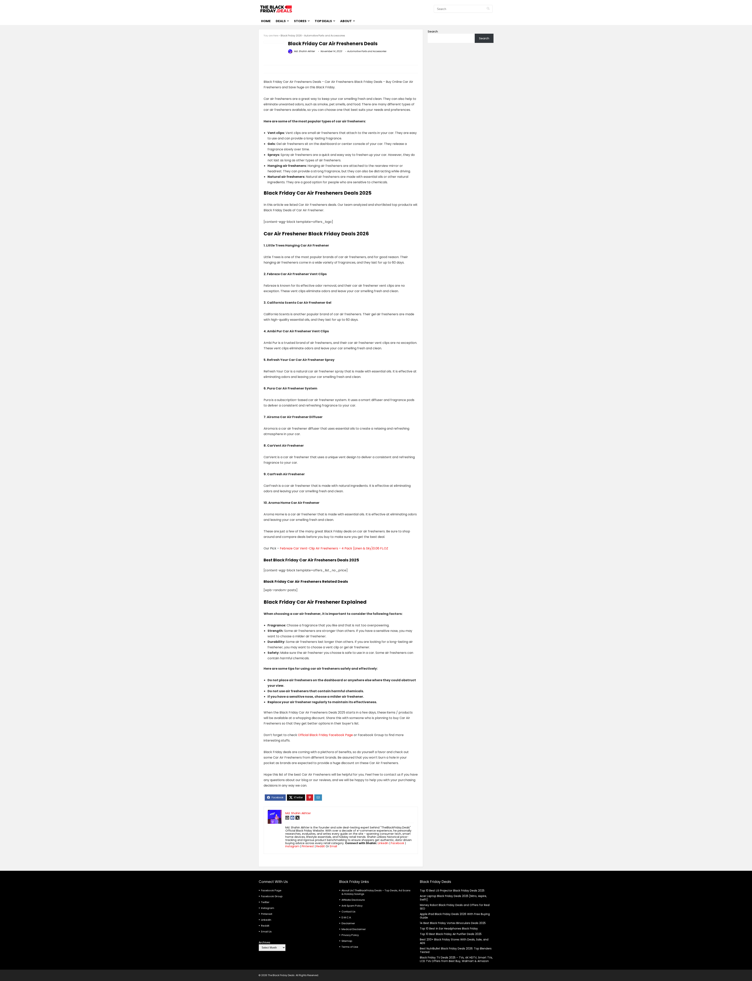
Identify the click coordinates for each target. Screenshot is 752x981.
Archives (264, 942)
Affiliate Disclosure (353, 900)
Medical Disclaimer (354, 929)
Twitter (265, 902)
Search (433, 31)
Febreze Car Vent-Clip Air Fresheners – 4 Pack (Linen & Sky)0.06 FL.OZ (334, 548)
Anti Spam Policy (352, 906)
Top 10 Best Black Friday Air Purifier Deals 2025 (451, 934)
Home (266, 21)
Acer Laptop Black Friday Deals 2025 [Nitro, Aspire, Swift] (453, 898)
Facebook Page (271, 890)
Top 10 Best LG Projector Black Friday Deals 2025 (452, 890)
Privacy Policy (350, 935)
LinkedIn (383, 843)
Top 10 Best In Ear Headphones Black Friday (449, 928)
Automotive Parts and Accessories (324, 35)
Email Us (266, 931)
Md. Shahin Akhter (304, 51)
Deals (281, 21)
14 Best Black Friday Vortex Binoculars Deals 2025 (453, 923)
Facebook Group (272, 896)
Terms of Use (350, 947)
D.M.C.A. (347, 917)
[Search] (488, 9)
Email (333, 846)
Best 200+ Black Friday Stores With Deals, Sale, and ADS (454, 941)
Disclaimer (348, 923)
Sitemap (347, 941)
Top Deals (323, 21)
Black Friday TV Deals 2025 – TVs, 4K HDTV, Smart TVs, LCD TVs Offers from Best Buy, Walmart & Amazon (456, 959)
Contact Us (348, 911)
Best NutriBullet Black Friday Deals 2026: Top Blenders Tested (456, 950)
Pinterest (308, 846)
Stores (300, 21)
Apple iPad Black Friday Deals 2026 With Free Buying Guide (455, 916)
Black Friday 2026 (291, 35)
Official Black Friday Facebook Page (325, 735)
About (346, 21)
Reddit (320, 846)
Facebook (397, 843)
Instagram (292, 846)
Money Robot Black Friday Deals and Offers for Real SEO (455, 907)
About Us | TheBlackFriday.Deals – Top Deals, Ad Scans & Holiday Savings (376, 892)
